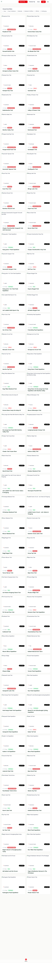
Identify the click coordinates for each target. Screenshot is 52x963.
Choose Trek (22, 1)
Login (43, 1)
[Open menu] (47, 1)
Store (38, 1)
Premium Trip (32, 1)
